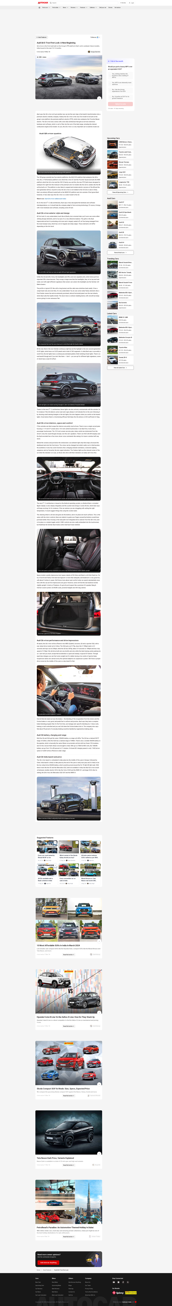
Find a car (45, 7)
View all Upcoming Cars (119, 192)
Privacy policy (89, 1288)
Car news (38, 1292)
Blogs (70, 1285)
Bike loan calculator (57, 1295)
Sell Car (71, 1295)
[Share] (99, 98)
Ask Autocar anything (75, 1282)
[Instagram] (118, 1282)
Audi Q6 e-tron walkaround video (55, 199)
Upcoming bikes (56, 1285)
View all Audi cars (119, 252)
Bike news (55, 1292)
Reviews (73, 7)
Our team (88, 1285)
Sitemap (71, 1288)
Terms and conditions (91, 1292)
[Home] (39, 7)
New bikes (55, 1282)
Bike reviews (55, 1288)
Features (82, 7)
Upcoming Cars (39, 1285)
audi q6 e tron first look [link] (61, 1270)
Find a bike (55, 7)
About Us (87, 1282)
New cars (38, 1282)
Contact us (72, 1292)
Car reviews (38, 1288)
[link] (112, 144)
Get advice (117, 7)
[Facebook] (123, 1282)
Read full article (68, 954)
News (64, 7)
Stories (110, 7)
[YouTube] (113, 1282)
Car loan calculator (40, 1295)
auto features (47, 1270)
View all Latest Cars (119, 367)
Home (38, 1270)
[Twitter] (127, 1282)
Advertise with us (90, 1295)
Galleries (92, 7)
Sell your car (102, 7)
